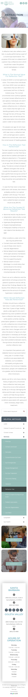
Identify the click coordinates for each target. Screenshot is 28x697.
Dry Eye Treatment (11, 473)
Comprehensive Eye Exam (13, 457)
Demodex (8, 452)
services (6, 436)
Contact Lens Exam (11, 447)
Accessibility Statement (9, 687)
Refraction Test (9, 489)
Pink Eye (8, 441)
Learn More (13, 540)
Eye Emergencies (10, 462)
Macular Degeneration (12, 507)
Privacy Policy (21, 687)
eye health (7, 522)
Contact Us (13, 564)
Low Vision (8, 512)
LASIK (5, 424)
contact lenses (8, 432)
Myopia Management (11, 468)
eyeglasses (7, 517)
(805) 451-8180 (14, 631)
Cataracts (8, 484)
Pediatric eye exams (11, 502)
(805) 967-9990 (14, 605)
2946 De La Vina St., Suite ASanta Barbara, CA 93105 (14, 599)
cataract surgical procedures (12, 428)
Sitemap (14, 689)
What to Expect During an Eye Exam (14, 496)
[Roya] (14, 694)
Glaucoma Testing (10, 478)
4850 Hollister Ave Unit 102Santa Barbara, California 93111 (14, 624)
